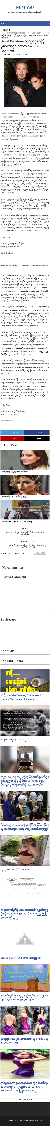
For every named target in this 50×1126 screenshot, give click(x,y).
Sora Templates (21, 1120)
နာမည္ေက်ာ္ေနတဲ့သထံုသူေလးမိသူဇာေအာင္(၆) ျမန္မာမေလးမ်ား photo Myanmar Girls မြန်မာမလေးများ (24, 1086)
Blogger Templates (35, 1120)
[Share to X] (40, 553)
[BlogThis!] (38, 553)
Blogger (29, 1099)
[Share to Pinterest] (44, 553)
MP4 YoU (25, 7)
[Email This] (35, 553)
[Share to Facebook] (42, 553)
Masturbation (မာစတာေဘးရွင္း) (20, 957)
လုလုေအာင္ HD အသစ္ (14, 869)
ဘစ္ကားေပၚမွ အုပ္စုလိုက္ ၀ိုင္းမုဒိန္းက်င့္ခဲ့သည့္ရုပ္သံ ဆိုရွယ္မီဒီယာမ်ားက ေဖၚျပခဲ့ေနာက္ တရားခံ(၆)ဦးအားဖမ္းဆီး (24, 781)
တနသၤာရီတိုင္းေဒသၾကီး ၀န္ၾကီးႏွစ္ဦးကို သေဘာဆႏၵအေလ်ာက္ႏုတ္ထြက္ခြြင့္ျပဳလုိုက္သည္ (24, 913)
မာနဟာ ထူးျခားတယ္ (13, 739)
